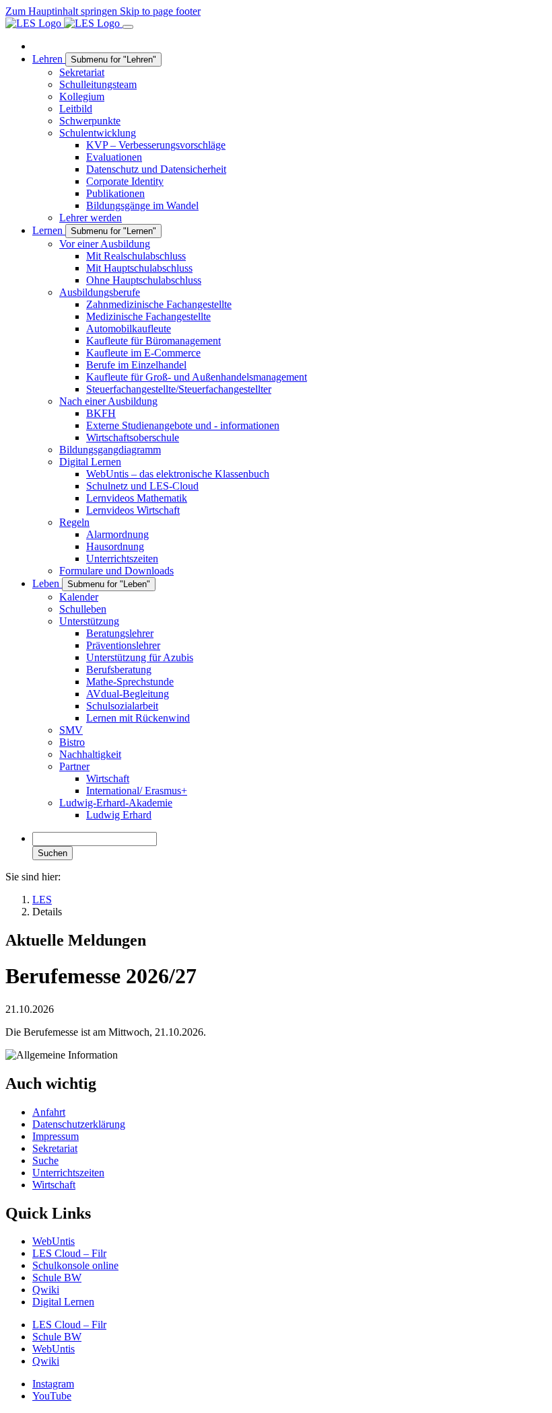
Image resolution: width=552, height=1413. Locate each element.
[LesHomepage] (64, 23)
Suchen (52, 853)
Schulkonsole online (75, 1265)
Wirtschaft (53, 1184)
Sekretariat (54, 1148)
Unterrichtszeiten (68, 1172)
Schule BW (56, 1277)
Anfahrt (48, 1112)
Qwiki (45, 1289)
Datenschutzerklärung (78, 1124)
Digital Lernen (63, 1301)
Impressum (55, 1136)
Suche (45, 1160)
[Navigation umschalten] (128, 27)
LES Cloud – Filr (69, 1253)
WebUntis (53, 1241)
